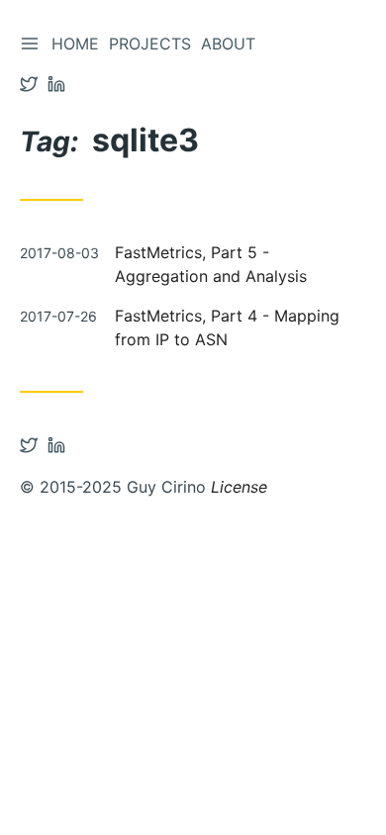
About (228, 43)
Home (75, 43)
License (239, 487)
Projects (150, 43)
